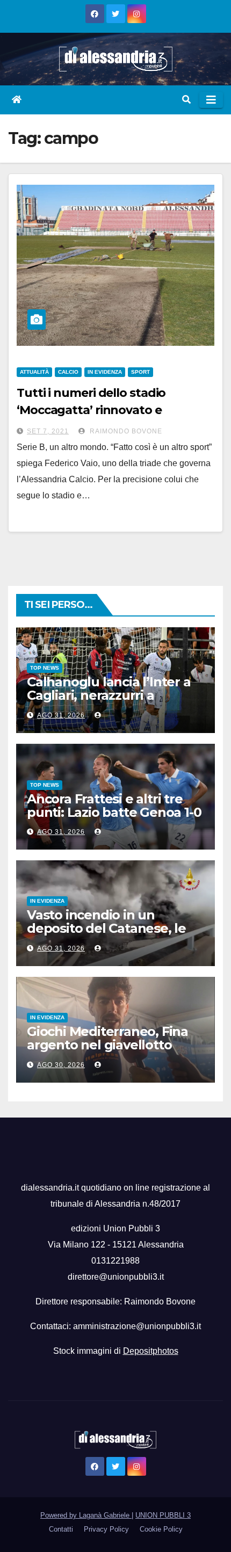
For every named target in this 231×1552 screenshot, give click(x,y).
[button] (186, 99)
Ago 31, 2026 (61, 715)
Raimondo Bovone (125, 431)
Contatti (61, 1529)
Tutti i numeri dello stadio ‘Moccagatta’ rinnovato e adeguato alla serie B (91, 410)
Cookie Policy (161, 1529)
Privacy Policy (106, 1529)
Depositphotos (150, 1350)
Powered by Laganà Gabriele (86, 1515)
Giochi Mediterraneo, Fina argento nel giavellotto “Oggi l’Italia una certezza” (110, 1045)
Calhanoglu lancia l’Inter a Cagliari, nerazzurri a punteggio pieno (109, 695)
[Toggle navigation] (211, 100)
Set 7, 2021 (48, 431)
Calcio (68, 372)
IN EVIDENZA (105, 372)
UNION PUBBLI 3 (163, 1515)
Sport (140, 372)
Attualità (34, 372)
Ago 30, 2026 (61, 1065)
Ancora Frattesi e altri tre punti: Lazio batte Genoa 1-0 (114, 805)
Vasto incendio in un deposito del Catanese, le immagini (106, 928)
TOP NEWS (44, 668)
